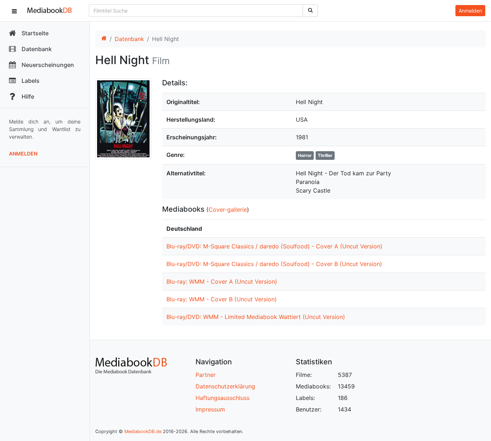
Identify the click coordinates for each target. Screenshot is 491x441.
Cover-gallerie (227, 209)
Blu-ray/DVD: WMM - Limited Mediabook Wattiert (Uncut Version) (255, 316)
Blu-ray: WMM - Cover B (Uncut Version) (221, 299)
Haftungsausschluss (222, 397)
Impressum (210, 409)
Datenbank (129, 38)
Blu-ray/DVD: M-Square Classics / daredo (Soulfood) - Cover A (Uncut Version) (274, 246)
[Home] (104, 38)
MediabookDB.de (142, 431)
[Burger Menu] (14, 11)
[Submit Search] (310, 10)
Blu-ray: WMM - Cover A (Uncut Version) (221, 281)
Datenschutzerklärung (225, 386)
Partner (206, 374)
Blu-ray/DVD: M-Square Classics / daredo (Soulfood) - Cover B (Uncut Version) (274, 263)
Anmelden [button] (470, 11)
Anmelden (23, 153)
